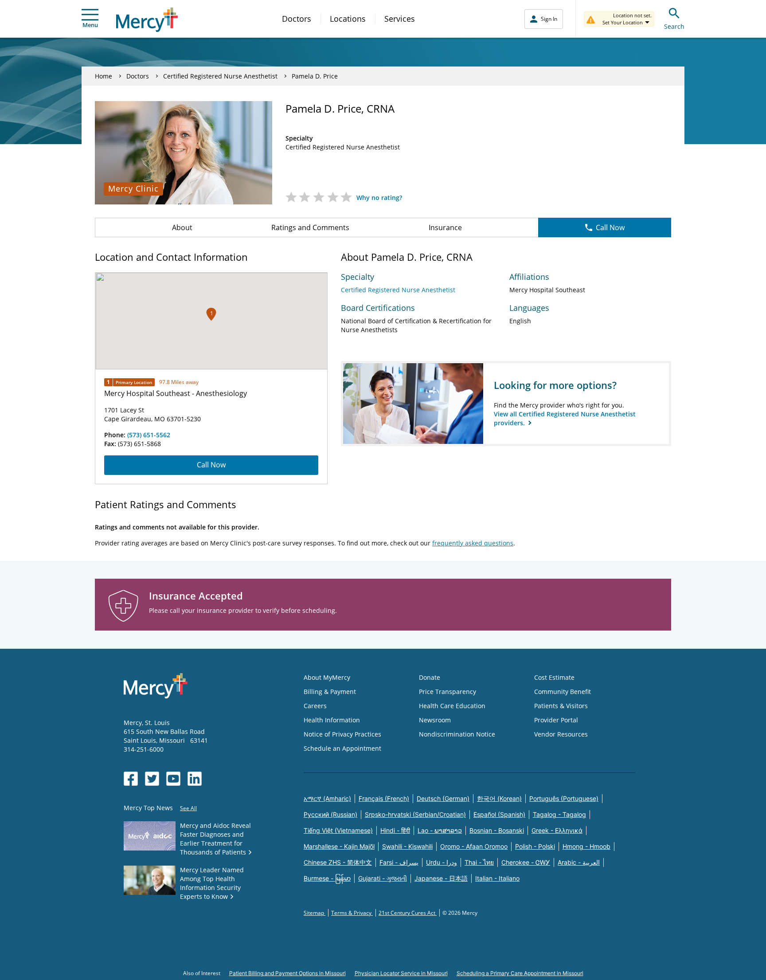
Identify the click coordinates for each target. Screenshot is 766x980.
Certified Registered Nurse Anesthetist (220, 76)
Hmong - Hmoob (586, 846)
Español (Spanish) (499, 814)
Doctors (296, 18)
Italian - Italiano (497, 878)
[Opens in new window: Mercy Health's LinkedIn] (195, 779)
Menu (90, 25)
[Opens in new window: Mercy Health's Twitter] (152, 779)
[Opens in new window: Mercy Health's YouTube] (173, 779)
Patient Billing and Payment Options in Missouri (287, 973)
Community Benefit (562, 691)
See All (188, 808)
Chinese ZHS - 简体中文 (338, 862)
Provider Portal (556, 720)
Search (674, 26)
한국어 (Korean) (499, 798)
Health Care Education (452, 706)
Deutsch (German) (443, 798)
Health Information (332, 720)
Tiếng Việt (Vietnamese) (338, 830)
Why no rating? (379, 197)
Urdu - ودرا (441, 862)
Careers (315, 706)
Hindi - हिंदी (395, 830)
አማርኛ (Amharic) (327, 798)
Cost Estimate (554, 677)
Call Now (610, 227)
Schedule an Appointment (342, 748)
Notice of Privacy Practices (342, 734)
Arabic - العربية (579, 862)
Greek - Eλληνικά (557, 830)
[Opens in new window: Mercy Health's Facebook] (131, 779)
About (182, 227)
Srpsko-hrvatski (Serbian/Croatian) (415, 814)
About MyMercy (327, 677)
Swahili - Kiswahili (407, 846)
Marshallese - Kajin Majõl (339, 846)
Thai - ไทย (479, 862)
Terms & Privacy (352, 913)
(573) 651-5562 (148, 435)
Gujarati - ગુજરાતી (382, 878)
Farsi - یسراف (398, 862)
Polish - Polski (535, 846)
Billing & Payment (330, 691)
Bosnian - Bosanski (496, 830)
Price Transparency (447, 691)
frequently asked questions (472, 543)
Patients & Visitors (561, 706)
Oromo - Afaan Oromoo (474, 846)
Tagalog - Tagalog (559, 814)
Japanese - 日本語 (441, 878)
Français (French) (384, 798)
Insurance (445, 227)
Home (103, 76)
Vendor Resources (561, 734)
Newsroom (435, 720)
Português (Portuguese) (563, 798)
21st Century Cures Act (408, 913)
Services (399, 18)
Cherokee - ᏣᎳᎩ (525, 862)
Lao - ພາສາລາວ (440, 830)
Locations (348, 18)
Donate (429, 677)
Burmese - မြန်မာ (327, 878)
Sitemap (314, 913)
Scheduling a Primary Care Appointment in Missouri (520, 973)
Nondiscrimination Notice (457, 734)
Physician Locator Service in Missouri (401, 973)
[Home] (147, 20)
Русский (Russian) (330, 814)
